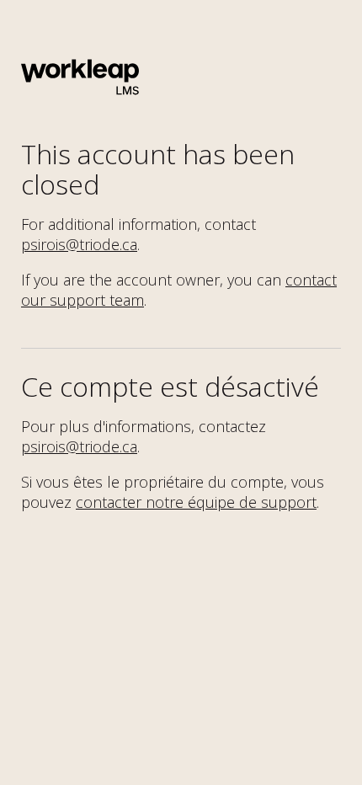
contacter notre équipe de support (196, 502)
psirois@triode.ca (79, 244)
